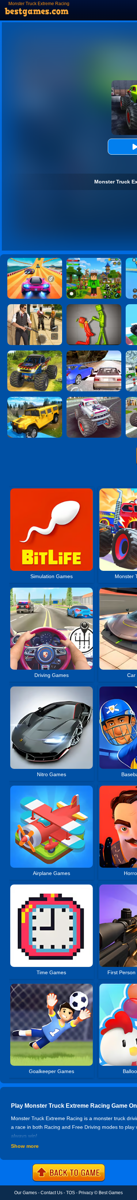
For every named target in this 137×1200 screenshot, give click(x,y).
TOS (70, 1192)
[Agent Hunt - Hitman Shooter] (34, 306)
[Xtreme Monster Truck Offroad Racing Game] (34, 353)
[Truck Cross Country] (34, 399)
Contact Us (51, 1192)
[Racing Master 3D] (34, 260)
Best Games (111, 1192)
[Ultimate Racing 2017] (93, 353)
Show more (25, 1146)
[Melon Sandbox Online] (93, 306)
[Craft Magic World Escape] (93, 260)
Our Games (25, 1192)
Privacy (86, 1192)
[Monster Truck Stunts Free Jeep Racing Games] (93, 399)
